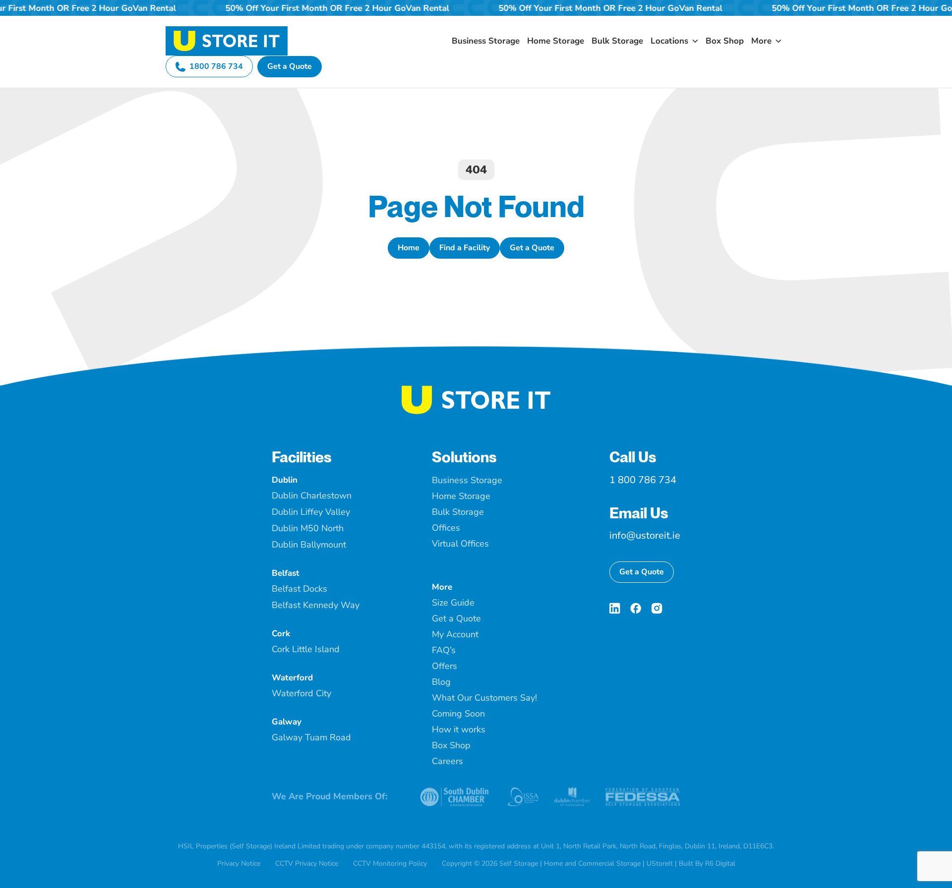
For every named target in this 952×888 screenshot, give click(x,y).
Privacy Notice (238, 863)
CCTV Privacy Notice (306, 863)
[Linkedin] (614, 608)
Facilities (302, 457)
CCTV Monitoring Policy (390, 863)
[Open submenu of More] (776, 41)
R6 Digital (720, 863)
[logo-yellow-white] (476, 389)
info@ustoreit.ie (644, 535)
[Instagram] (656, 608)
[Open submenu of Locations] (693, 41)
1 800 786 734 (642, 480)
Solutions (464, 457)
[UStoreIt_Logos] (227, 30)
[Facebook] (635, 608)
